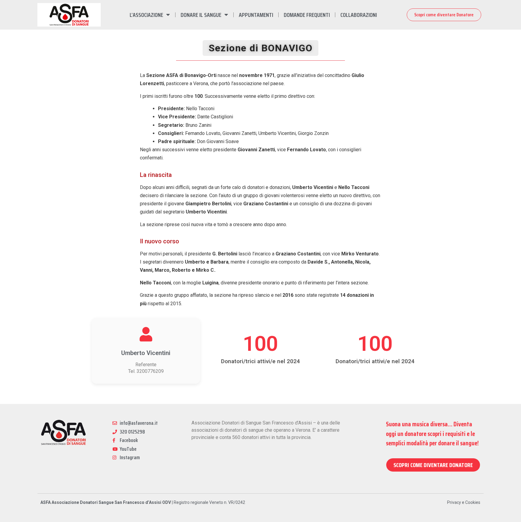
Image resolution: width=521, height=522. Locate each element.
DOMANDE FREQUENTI (307, 15)
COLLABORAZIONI (358, 15)
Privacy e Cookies (463, 502)
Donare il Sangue (201, 15)
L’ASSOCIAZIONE (146, 15)
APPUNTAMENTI (256, 15)
